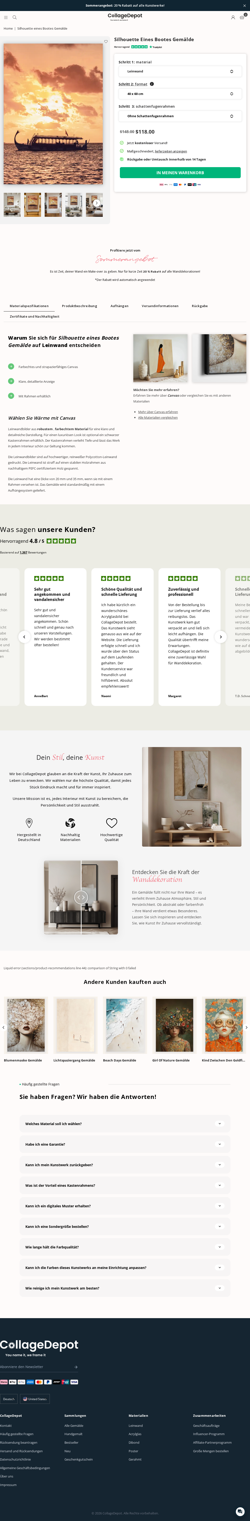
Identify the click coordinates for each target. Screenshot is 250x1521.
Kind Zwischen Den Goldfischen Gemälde (224, 1060)
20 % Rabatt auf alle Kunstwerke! (125, 6)
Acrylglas (135, 1434)
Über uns (6, 1476)
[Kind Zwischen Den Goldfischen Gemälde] (224, 1025)
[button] (96, 203)
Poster (133, 1451)
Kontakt (6, 1425)
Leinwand (136, 1425)
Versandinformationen (160, 306)
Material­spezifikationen (29, 306)
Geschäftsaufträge (206, 1425)
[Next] (246, 1027)
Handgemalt (73, 1434)
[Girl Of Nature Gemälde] (174, 1025)
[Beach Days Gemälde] (125, 1025)
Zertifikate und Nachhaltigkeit (34, 316)
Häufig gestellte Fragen (16, 1434)
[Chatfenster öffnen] (240, 1512)
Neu (67, 1451)
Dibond (134, 1442)
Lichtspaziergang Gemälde (74, 1060)
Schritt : (133, 84)
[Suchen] (14, 17)
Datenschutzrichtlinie (15, 1459)
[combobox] (35, 1399)
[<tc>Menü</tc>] (5, 17)
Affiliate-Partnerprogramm (212, 1442)
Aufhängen (119, 306)
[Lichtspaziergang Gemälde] (75, 1025)
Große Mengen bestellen (211, 1451)
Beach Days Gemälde (119, 1060)
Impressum (8, 1485)
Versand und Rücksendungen (21, 1451)
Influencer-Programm (209, 1434)
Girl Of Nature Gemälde (171, 1060)
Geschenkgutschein (78, 1459)
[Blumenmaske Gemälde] (26, 1025)
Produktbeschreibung (79, 306)
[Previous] (3, 1027)
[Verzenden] (74, 1367)
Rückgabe (200, 306)
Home (8, 28)
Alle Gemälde (73, 1425)
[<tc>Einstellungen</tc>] (233, 17)
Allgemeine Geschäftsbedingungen (25, 1468)
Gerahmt (135, 1459)
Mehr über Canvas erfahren (158, 412)
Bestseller (71, 1442)
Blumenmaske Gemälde (23, 1060)
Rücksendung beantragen (18, 1442)
